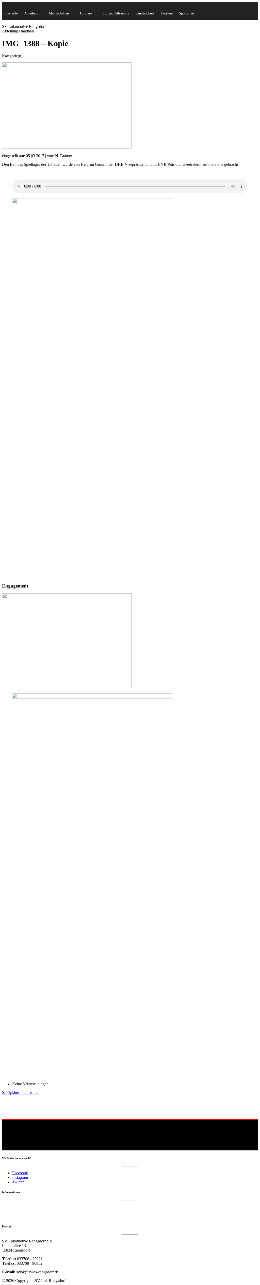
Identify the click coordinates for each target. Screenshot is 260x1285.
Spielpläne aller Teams (20, 1092)
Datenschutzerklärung (17, 1206)
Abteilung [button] (31, 13)
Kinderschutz (145, 13)
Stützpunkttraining (116, 13)
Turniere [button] (85, 13)
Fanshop (167, 13)
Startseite (11, 13)
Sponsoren (186, 13)
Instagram (20, 1177)
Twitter (18, 1182)
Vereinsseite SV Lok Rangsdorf (24, 1217)
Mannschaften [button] (59, 13)
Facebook (20, 1173)
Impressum (10, 1212)
